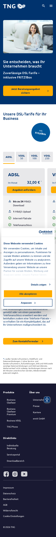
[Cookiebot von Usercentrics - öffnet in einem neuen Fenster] (39, 232)
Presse (36, 406)
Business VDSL (14, 420)
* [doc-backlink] (3, 359)
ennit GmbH (39, 418)
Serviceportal (13, 454)
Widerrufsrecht (10, 510)
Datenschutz (9, 493)
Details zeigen (38, 284)
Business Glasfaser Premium (11, 411)
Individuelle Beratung (13, 447)
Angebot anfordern (23, 189)
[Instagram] (15, 474)
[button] (43, 5)
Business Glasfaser (11, 401)
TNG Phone (12, 426)
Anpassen (26, 302)
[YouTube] (24, 474)
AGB (5, 504)
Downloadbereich (15, 460)
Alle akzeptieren (28, 294)
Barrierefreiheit (11, 499)
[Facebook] (6, 474)
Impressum (8, 487)
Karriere (37, 412)
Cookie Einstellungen (13, 516)
